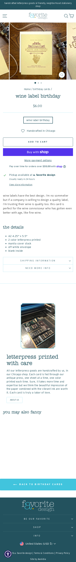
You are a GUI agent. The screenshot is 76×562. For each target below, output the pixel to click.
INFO (37, 536)
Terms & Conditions (44, 553)
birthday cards (41, 89)
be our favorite (37, 519)
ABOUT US (14, 400)
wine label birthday (38, 120)
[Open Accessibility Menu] (8, 554)
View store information (20, 184)
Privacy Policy (63, 553)
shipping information (38, 260)
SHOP (37, 527)
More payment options (38, 160)
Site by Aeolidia (38, 559)
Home (27, 89)
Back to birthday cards (40, 484)
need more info (38, 268)
